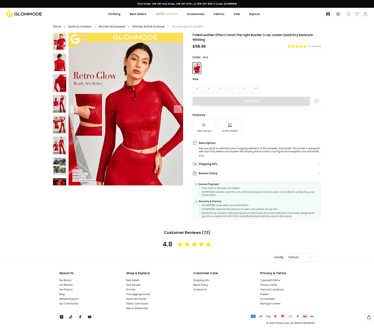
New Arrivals (133, 285)
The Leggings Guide (138, 294)
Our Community (68, 303)
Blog (62, 294)
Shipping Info (201, 280)
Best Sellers (132, 280)
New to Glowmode (137, 308)
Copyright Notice (270, 280)
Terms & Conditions (272, 289)
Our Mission (66, 285)
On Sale (130, 289)
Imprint (264, 294)
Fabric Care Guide (137, 303)
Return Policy (200, 285)
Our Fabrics (66, 289)
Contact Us (200, 289)
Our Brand (65, 280)
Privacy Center (268, 285)
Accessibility (267, 299)
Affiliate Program (69, 299)
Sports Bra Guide (136, 299)
